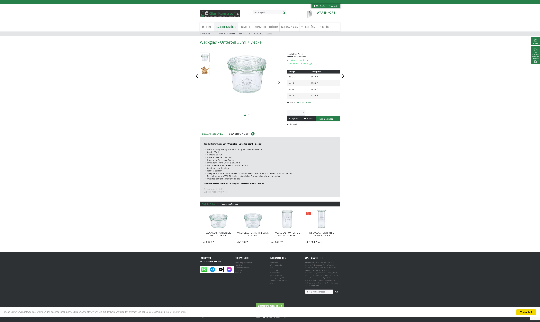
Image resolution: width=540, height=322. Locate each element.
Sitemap (273, 283)
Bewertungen (241, 133)
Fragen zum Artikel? (213, 189)
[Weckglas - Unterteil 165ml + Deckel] (218, 219)
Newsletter (239, 265)
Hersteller (274, 262)
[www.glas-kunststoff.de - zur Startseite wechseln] (220, 13)
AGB (272, 267)
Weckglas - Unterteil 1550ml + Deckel (321, 234)
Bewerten (294, 124)
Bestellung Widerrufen (270, 306)
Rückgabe (239, 270)
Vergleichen (295, 119)
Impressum (274, 270)
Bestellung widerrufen (243, 262)
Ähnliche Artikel (208, 204)
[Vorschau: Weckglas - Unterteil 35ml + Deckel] (205, 57)
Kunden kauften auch (230, 204)
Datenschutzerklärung (278, 280)
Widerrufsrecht (276, 265)
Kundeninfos (275, 273)
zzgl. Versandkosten (303, 102)
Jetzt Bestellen (326, 118)
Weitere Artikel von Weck (215, 191)
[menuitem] (319, 6)
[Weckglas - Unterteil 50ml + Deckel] (253, 219)
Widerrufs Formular (242, 267)
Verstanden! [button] (526, 312)
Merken (310, 119)
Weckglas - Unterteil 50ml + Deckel (252, 234)
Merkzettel (333, 6)
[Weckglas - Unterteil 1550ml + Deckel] (322, 219)
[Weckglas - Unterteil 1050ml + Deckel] (287, 219)
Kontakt (238, 273)
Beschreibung (212, 133)
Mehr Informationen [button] (176, 312)
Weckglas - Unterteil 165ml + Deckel (218, 234)
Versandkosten (276, 275)
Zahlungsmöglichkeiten (279, 278)
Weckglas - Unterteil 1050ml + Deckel (287, 234)
